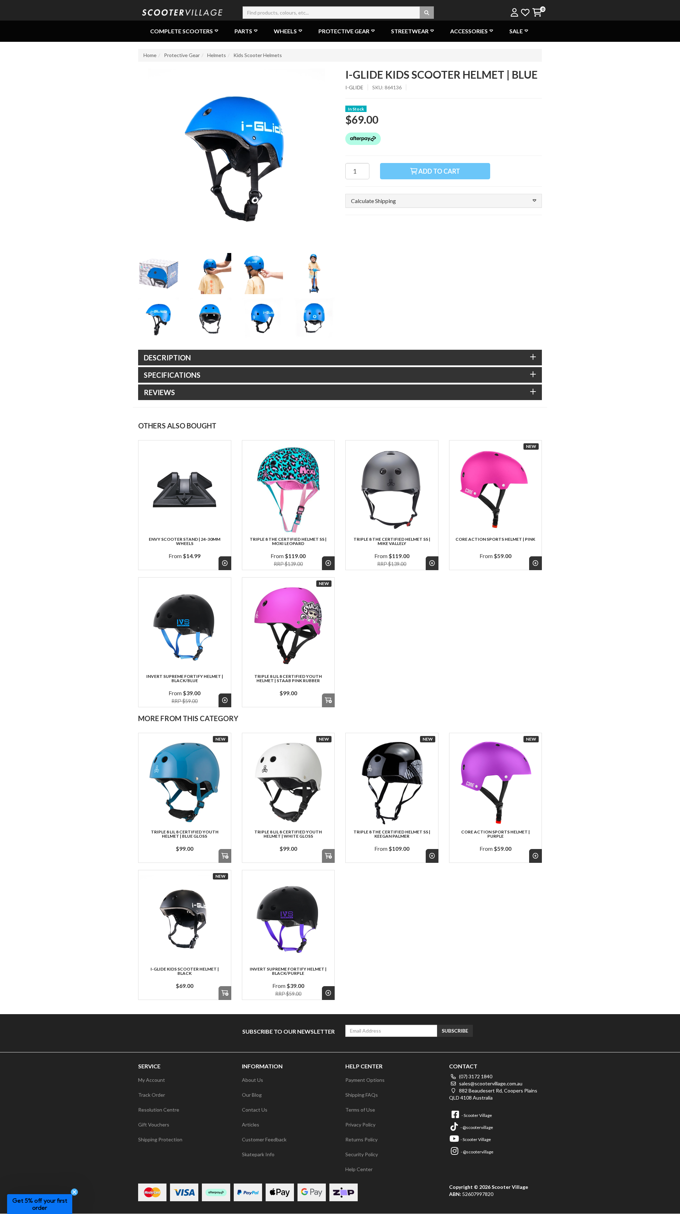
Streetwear (410, 31)
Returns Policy (361, 1139)
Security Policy (361, 1154)
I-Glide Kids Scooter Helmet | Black (185, 971)
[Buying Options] (225, 563)
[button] (443, 201)
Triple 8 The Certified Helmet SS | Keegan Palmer (391, 834)
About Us (252, 1080)
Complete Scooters (181, 31)
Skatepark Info (258, 1154)
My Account (151, 1080)
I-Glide (354, 87)
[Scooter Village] (182, 12)
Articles (250, 1125)
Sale (516, 31)
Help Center (359, 1169)
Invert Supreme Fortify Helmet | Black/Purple (288, 971)
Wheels (285, 31)
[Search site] (427, 12)
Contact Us (254, 1110)
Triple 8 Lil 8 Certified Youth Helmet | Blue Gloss (185, 834)
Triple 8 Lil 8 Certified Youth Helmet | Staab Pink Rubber (288, 678)
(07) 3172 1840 (475, 1076)
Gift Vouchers (153, 1125)
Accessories (469, 31)
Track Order (151, 1095)
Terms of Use (360, 1110)
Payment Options (365, 1080)
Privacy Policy (360, 1125)
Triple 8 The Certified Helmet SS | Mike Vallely (391, 541)
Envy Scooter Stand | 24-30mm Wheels (184, 541)
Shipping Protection (160, 1139)
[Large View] (158, 273)
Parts (243, 31)
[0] (536, 13)
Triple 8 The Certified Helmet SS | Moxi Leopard (288, 541)
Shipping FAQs (361, 1095)
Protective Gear (343, 31)
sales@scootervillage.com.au (490, 1083)
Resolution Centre (158, 1110)
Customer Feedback (264, 1139)
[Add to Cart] (328, 700)
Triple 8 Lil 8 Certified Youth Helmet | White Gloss (288, 834)
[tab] (340, 357)
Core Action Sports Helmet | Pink (495, 539)
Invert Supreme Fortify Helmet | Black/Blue (184, 678)
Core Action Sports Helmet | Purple (495, 834)
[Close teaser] (74, 1192)
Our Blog (252, 1095)
